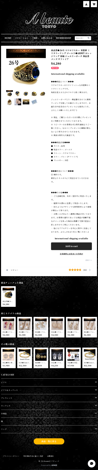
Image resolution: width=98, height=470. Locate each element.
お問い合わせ (46, 38)
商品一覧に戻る (49, 441)
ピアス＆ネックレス (9, 390)
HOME (8, 38)
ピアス (4, 382)
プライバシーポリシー (11, 456)
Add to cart (71, 246)
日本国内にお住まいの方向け (71, 254)
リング (4, 429)
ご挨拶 (35, 38)
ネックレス (5, 406)
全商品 (4, 413)
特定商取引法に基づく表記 (33, 456)
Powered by (46, 465)
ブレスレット (6, 398)
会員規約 (50, 456)
